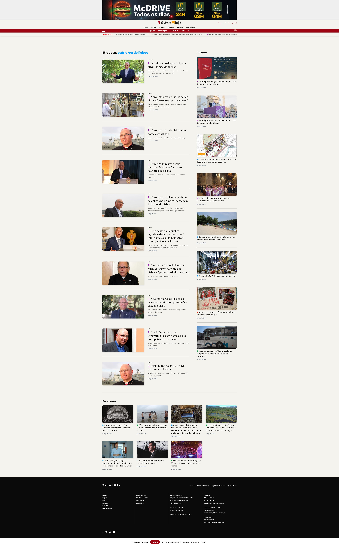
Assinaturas (140, 500)
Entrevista (174, 31)
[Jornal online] (111, 23)
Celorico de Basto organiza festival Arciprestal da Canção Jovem (214, 175)
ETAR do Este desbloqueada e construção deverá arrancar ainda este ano (214, 136)
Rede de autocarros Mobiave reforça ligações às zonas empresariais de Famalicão (216, 328)
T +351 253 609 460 (176, 508)
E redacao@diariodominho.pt (214, 503)
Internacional (190, 27)
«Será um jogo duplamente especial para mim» (151, 443)
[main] (169, 260)
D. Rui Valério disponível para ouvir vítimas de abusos (119, 61)
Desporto (162, 27)
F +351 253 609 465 (176, 510)
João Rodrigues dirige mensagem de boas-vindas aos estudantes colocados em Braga (117, 444)
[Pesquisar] (235, 30)
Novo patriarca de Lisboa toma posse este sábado (118, 128)
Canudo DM (186, 31)
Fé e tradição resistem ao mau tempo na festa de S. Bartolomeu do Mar (151, 407)
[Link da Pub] (169, 10)
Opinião (152, 31)
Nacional (180, 27)
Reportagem (162, 31)
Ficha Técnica (141, 495)
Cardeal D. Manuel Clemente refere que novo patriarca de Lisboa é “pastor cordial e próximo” (132, 263)
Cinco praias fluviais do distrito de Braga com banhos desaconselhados (216, 214)
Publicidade (140, 503)
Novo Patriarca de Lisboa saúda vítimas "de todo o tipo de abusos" (123, 94)
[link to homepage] (169, 23)
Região (153, 27)
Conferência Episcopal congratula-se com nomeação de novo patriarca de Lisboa (128, 329)
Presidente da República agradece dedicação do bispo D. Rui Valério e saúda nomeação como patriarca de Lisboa (138, 228)
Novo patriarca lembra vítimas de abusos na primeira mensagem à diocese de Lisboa (129, 195)
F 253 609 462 (209, 510)
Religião (171, 27)
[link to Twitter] (110, 532)
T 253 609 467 (209, 498)
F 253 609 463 (209, 520)
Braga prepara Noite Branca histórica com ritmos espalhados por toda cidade (117, 407)
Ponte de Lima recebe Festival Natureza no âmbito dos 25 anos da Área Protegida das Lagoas (221, 408)
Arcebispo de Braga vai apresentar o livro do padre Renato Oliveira (180, 34)
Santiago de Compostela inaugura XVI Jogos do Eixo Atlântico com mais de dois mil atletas (129, 34)
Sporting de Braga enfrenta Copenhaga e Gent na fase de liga (216, 289)
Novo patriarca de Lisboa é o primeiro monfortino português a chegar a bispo (127, 296)
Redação (207, 495)
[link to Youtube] (114, 532)
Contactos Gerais (176, 495)
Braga (146, 27)
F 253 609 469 (209, 500)
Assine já (155, 542)
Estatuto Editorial (142, 498)
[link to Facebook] (102, 532)
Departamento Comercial (213, 508)
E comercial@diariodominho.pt (181, 515)
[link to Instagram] (106, 532)
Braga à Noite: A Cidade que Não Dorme (211, 252)
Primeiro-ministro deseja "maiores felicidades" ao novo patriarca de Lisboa (126, 161)
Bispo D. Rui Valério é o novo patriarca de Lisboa (117, 363)
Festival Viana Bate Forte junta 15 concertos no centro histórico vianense (185, 443)
